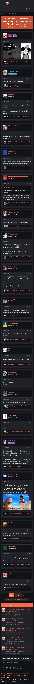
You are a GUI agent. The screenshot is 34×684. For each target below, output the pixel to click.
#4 (30, 133)
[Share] (28, 41)
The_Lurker (12, 415)
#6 (30, 183)
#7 (30, 219)
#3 (30, 101)
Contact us (25, 673)
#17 (30, 481)
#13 (30, 379)
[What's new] (30, 9)
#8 (30, 241)
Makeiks (11, 349)
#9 (30, 273)
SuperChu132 (13, 212)
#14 (30, 399)
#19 (30, 553)
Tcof (10, 523)
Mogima (11, 94)
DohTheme (14, 681)
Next (17, 595)
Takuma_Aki (12, 234)
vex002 (11, 392)
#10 (30, 307)
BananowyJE (12, 372)
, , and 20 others (18, 226)
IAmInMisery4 (13, 151)
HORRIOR (11, 266)
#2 (30, 78)
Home (3, 677)
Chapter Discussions (18, 613)
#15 (30, 422)
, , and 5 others (19, 364)
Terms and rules (6, 675)
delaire (11, 574)
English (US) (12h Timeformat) (11, 673)
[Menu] (2, 3)
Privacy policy (17, 675)
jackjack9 (11, 300)
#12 (30, 356)
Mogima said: (8, 187)
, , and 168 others (15, 85)
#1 (30, 41)
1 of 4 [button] (11, 595)
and (13, 315)
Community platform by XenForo (16, 679)
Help (25, 675)
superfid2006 (13, 546)
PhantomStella (13, 126)
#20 (30, 581)
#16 (30, 448)
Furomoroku (12, 474)
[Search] (5, 9)
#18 (30, 530)
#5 (30, 158)
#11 (30, 330)
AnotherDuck (13, 323)
